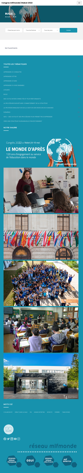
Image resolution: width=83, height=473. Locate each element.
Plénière (57, 412)
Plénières (7, 112)
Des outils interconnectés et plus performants (22, 99)
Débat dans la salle (21, 412)
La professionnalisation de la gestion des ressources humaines (28, 108)
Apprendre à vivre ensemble (14, 85)
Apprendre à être (10, 76)
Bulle (5, 94)
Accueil (7, 17)
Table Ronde (66, 412)
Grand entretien (39, 412)
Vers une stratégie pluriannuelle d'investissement (23, 121)
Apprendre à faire (10, 81)
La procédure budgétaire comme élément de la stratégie (25, 103)
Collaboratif (8, 412)
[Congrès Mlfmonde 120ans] (41, 153)
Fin (31, 412)
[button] (32, 30)
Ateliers (7, 90)
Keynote (49, 412)
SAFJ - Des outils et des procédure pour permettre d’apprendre (28, 117)
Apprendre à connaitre (12, 72)
